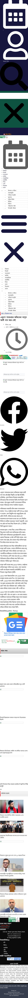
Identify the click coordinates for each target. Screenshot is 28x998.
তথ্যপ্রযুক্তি (10, 193)
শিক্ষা (4, 182)
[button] (14, 76)
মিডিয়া (9, 201)
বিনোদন (5, 186)
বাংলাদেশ (5, 174)
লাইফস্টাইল (11, 199)
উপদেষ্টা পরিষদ (12, 208)
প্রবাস (4, 187)
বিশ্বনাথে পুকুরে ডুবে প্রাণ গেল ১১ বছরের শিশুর (12, 855)
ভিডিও (9, 204)
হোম (2, 313)
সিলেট (4, 172)
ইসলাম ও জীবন (12, 191)
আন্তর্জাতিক (5, 178)
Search (26, 92)
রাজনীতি (5, 180)
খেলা (4, 184)
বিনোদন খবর (8, 313)
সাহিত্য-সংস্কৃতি (12, 195)
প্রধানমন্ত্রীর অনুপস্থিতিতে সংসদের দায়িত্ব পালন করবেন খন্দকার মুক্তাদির (12, 875)
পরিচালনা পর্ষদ (12, 206)
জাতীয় (4, 176)
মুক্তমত (10, 197)
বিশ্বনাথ (5, 171)
